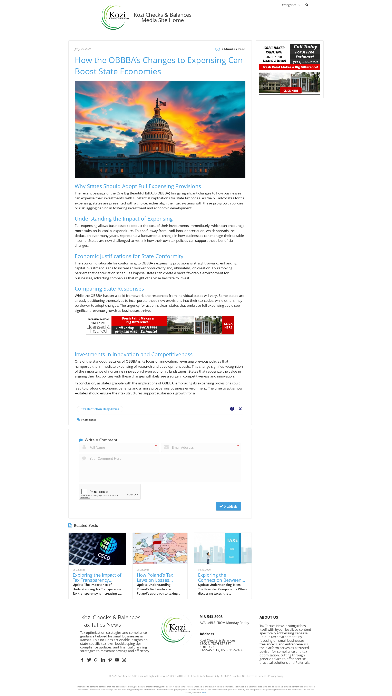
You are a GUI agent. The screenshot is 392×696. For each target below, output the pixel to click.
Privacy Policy (275, 676)
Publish (230, 506)
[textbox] (163, 17)
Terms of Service (256, 676)
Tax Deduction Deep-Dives (100, 409)
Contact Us (239, 676)
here (204, 692)
